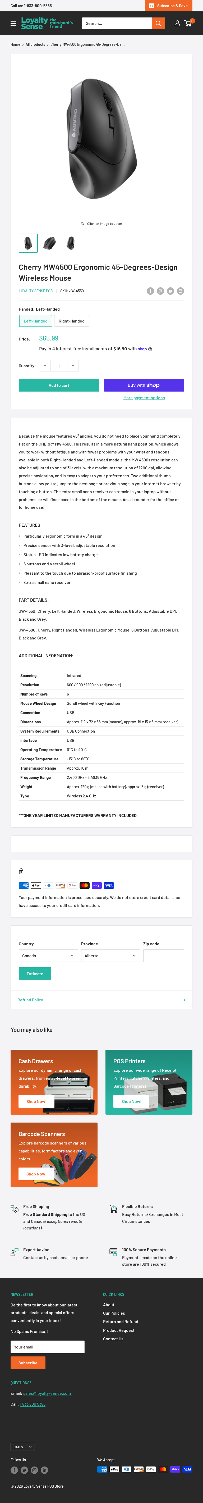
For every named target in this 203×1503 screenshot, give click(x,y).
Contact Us (113, 1338)
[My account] (177, 23)
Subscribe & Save (172, 5)
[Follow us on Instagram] (34, 1470)
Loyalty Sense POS (36, 291)
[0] (188, 23)
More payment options (144, 397)
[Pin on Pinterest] (160, 291)
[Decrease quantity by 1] (44, 365)
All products (35, 44)
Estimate (35, 973)
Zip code (151, 943)
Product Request (119, 1330)
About (108, 1304)
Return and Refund (120, 1321)
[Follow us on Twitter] (24, 1470)
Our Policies (114, 1312)
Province (89, 943)
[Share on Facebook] (150, 291)
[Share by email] (180, 291)
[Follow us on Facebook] (14, 1470)
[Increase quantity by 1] (73, 365)
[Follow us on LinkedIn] (44, 1470)
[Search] (158, 23)
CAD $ (18, 1447)
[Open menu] (13, 23)
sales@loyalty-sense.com (47, 1393)
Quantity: (27, 365)
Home (15, 44)
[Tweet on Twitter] (170, 291)
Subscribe (28, 1362)
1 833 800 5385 (32, 1403)
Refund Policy (30, 999)
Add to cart (59, 385)
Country (26, 943)
